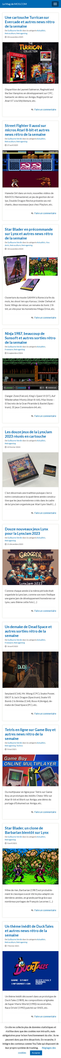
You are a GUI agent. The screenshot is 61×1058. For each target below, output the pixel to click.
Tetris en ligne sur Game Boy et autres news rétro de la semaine (30, 734)
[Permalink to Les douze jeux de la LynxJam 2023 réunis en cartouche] (30, 469)
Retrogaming (21, 33)
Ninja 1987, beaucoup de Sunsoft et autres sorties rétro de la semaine (30, 337)
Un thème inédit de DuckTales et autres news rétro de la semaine (29, 930)
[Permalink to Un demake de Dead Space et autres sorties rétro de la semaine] (30, 669)
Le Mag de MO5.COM (14, 3)
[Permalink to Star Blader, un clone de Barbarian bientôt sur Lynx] (30, 866)
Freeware (9, 349)
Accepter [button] (36, 1053)
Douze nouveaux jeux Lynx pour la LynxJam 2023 (26, 531)
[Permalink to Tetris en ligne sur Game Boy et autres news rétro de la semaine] (30, 769)
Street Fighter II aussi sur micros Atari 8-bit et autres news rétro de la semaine (27, 130)
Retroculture (10, 33)
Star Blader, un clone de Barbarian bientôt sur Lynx (26, 830)
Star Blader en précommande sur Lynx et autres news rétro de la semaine (29, 233)
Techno (19, 745)
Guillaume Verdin (15, 30)
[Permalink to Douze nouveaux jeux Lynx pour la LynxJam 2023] (30, 566)
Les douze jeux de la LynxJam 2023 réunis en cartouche (28, 434)
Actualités (41, 30)
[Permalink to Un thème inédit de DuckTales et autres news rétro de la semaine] (30, 970)
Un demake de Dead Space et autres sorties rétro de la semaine (28, 631)
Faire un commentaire (45, 109)
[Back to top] (54, 1051)
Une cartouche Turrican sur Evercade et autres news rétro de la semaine (30, 21)
